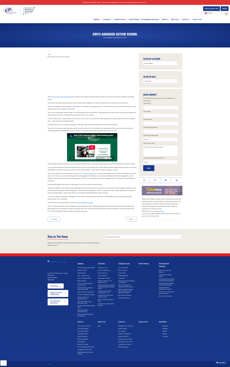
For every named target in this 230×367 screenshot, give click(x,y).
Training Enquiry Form (124, 298)
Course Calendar (122, 270)
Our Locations (122, 331)
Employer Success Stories (125, 339)
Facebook (165, 326)
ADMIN (49, 364)
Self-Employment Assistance (149, 19)
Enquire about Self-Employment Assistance (165, 288)
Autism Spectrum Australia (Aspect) (63, 97)
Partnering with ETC (123, 336)
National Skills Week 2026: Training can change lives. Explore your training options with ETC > (115, 2)
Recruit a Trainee (82, 270)
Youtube (164, 334)
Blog (99, 326)
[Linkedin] (176, 180)
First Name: (147, 103)
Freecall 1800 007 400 (211, 9)
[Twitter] (165, 180)
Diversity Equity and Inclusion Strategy (85, 353)
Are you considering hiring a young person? (85, 284)
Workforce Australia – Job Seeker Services (105, 281)
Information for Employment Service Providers (166, 292)
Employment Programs (104, 278)
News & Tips (175, 19)
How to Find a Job (103, 273)
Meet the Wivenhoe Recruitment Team (83, 310)
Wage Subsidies (82, 281)
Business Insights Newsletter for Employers (85, 315)
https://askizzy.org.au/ (157, 211)
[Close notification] (227, 2)
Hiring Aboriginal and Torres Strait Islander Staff (85, 288)
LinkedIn (164, 331)
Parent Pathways (134, 19)
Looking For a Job (102, 267)
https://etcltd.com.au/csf (80, 211)
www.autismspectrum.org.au (84, 202)
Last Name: (147, 111)
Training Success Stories (124, 344)
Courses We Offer (123, 267)
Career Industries (102, 275)
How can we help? (149, 143)
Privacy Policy (54, 286)
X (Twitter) (165, 336)
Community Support (83, 331)
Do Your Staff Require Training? (86, 294)
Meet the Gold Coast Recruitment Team (83, 298)
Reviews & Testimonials (124, 334)
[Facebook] (155, 180)
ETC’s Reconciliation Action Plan (86, 347)
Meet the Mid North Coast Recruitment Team (84, 302)
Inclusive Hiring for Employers (86, 292)
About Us (165, 19)
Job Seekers (106, 19)
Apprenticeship (82, 273)
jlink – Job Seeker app (104, 270)
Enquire (224, 9)
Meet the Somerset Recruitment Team (86, 306)
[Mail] (144, 180)
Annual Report (81, 341)
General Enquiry (122, 328)
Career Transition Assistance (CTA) (105, 300)
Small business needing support (165, 275)
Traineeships (121, 278)
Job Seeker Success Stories (125, 341)
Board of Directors (83, 336)
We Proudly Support (83, 328)
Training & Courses (119, 19)
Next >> (131, 219)
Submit (149, 168)
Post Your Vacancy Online (84, 278)
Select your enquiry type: (150, 135)
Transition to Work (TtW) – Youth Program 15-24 (105, 291)
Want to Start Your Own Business (165, 271)
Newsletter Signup (123, 347)
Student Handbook (123, 275)
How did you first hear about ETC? (153, 158)
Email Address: (147, 119)
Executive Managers (83, 339)
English (209, 13)
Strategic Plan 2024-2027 (85, 349)
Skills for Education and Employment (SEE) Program (125, 285)
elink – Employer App (83, 275)
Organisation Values (83, 334)
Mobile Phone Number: (150, 127)
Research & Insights (83, 344)
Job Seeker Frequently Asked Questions (106, 304)
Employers (96, 19)
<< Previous (53, 219)
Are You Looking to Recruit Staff (86, 267)
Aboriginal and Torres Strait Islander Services (105, 296)
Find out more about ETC (84, 326)
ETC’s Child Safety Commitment (55, 302)
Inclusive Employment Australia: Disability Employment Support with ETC (106, 286)
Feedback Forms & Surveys (125, 326)
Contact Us (185, 19)
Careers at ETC (197, 19)
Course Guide (122, 273)
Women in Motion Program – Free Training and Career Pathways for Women (126, 291)
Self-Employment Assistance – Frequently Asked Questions (167, 279)
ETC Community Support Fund (88, 173)
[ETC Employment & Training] (19, 11)
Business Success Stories (165, 296)
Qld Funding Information (124, 295)
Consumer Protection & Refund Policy (56, 293)
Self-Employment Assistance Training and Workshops (166, 284)
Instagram (165, 328)
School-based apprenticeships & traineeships (126, 281)
